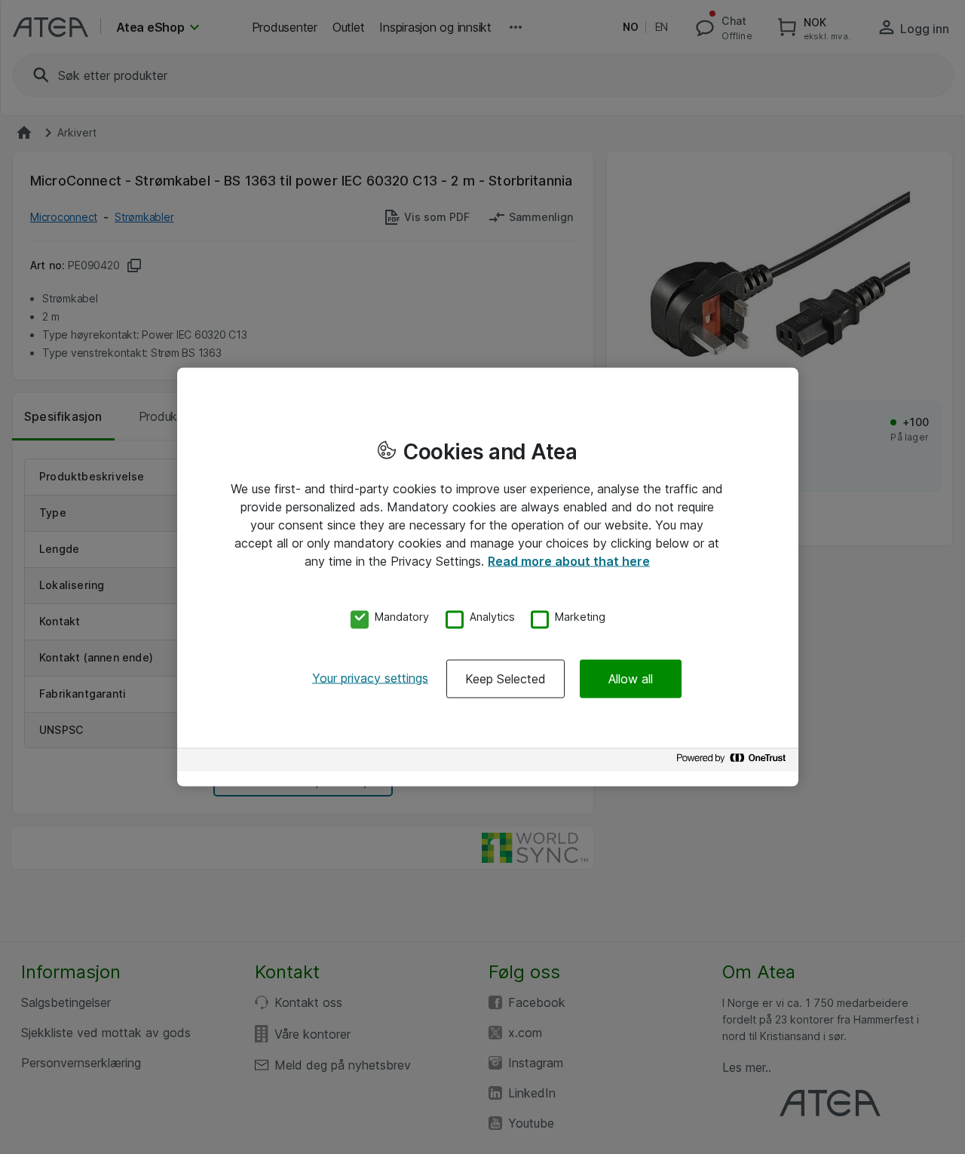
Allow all (630, 678)
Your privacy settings (370, 677)
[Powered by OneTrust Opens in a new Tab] (733, 761)
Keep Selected (505, 678)
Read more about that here (569, 561)
